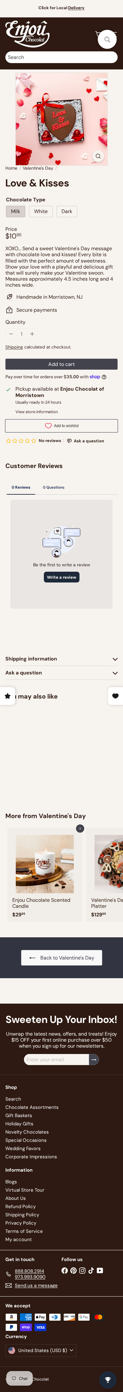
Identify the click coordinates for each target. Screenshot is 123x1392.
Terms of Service (24, 1231)
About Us (15, 1198)
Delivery (76, 7)
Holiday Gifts (19, 1124)
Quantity (15, 322)
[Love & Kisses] (45, 752)
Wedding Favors (23, 1148)
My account (18, 1239)
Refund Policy (20, 1206)
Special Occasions (26, 1140)
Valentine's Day (38, 168)
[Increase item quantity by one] (32, 334)
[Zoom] (98, 156)
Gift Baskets (18, 1115)
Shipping (14, 347)
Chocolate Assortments (32, 1107)
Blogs (11, 1182)
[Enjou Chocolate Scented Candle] (45, 875)
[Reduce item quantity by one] (10, 334)
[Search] (111, 57)
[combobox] (61, 57)
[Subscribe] (94, 1059)
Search (13, 1099)
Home (11, 168)
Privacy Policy (20, 1223)
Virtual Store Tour (24, 1190)
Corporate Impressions (31, 1157)
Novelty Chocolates (27, 1132)
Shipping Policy (22, 1215)
